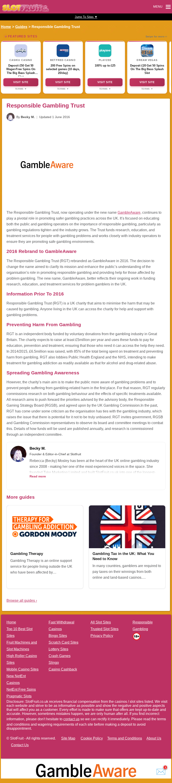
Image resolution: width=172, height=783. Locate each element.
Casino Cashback (63, 669)
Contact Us (20, 745)
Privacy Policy (101, 636)
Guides (21, 27)
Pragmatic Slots (19, 696)
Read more (38, 476)
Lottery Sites (58, 649)
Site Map (68, 738)
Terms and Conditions (124, 738)
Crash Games (60, 656)
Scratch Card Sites (63, 642)
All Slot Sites (100, 622)
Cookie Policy (92, 738)
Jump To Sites (86, 17)
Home (6, 27)
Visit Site (20, 82)
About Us (153, 738)
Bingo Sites (58, 636)
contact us (71, 719)
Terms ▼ (21, 89)
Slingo (54, 662)
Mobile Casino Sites (22, 669)
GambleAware (129, 212)
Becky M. (28, 117)
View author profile (43, 483)
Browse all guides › (21, 600)
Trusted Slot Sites (104, 629)
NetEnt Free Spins (21, 689)
